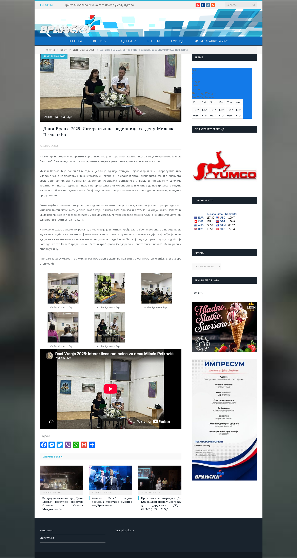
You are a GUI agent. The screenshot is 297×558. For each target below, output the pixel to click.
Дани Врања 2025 (54, 56)
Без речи (153, 41)
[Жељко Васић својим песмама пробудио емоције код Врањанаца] (110, 480)
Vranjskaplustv (125, 530)
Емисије (177, 41)
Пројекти (124, 41)
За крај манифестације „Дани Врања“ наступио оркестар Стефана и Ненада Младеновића (62, 503)
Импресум (46, 530)
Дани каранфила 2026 (211, 41)
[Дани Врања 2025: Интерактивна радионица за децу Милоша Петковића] (110, 88)
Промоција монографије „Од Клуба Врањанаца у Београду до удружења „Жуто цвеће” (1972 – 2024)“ (161, 503)
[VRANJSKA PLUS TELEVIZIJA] (70, 23)
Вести (97, 41)
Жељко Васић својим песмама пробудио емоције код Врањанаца (112, 501)
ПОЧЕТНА (75, 41)
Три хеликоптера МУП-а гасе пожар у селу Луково (99, 5)
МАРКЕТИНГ (47, 538)
